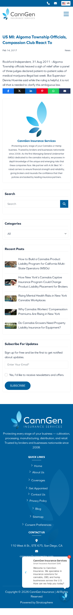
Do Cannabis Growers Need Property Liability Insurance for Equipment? (41, 325)
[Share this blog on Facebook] (8, 91)
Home (38, 466)
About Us (38, 472)
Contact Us (38, 494)
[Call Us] (48, 3)
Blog (38, 508)
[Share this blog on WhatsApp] (53, 91)
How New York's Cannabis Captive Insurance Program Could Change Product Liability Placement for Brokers (43, 282)
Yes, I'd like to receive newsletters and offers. (36, 375)
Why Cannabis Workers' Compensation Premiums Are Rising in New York (42, 312)
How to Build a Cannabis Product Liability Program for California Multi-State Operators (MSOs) (41, 263)
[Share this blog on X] (19, 91)
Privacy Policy (38, 500)
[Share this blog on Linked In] (30, 91)
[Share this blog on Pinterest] (42, 91)
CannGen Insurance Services (36, 141)
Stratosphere (44, 602)
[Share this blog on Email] (64, 91)
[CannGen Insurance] (36, 420)
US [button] (68, 3)
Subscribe (17, 385)
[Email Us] (55, 3)
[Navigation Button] (66, 14)
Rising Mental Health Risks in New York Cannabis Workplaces (42, 298)
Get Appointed (38, 488)
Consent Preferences (38, 524)
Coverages (38, 480)
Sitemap (38, 516)
